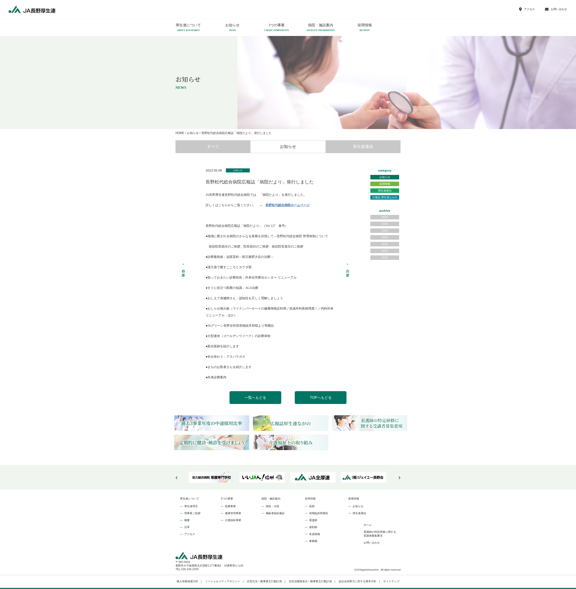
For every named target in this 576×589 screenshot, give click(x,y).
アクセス (189, 534)
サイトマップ (391, 581)
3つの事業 (276, 27)
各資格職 (314, 534)
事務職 (313, 541)
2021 (385, 250)
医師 (312, 506)
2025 (385, 223)
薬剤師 (313, 527)
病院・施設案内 (321, 27)
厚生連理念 (191, 506)
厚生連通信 (363, 146)
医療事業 (230, 506)
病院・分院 (272, 506)
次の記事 (347, 267)
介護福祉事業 (233, 520)
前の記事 (183, 267)
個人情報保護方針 (187, 581)
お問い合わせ (372, 542)
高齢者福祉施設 (275, 513)
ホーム (368, 525)
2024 (385, 230)
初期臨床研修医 (318, 513)
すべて (213, 146)
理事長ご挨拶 (192, 513)
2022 (385, 244)
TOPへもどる (321, 397)
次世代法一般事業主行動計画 (264, 581)
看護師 (313, 520)
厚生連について (188, 27)
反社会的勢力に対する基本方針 (357, 581)
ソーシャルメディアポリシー (222, 581)
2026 (385, 217)
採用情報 (365, 27)
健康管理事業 (233, 513)
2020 (385, 257)
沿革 (187, 527)
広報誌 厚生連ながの (384, 197)
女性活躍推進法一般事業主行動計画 (310, 581)
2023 (385, 237)
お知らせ (232, 27)
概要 (187, 520)
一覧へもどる (255, 397)
